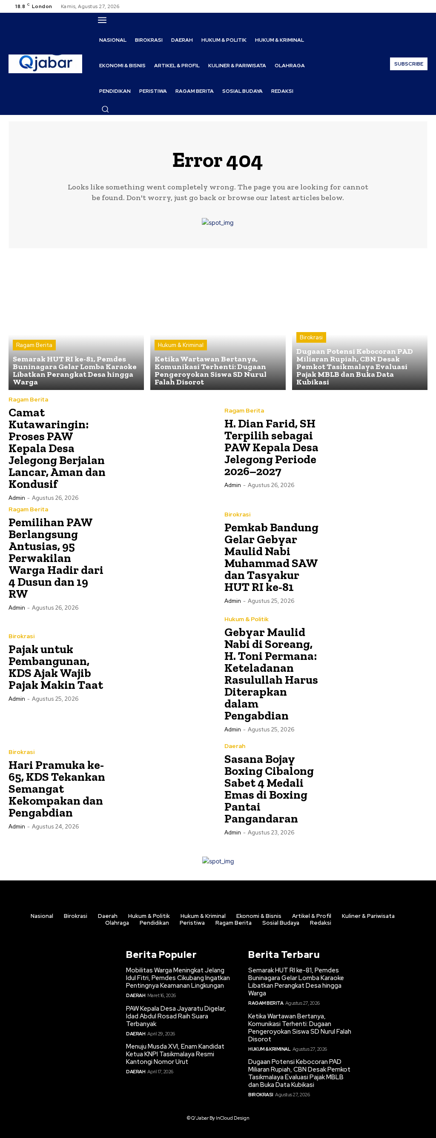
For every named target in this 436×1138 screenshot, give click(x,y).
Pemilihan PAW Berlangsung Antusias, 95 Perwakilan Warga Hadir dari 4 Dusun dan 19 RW (56, 558)
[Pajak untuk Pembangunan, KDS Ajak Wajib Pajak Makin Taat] (161, 667)
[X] (412, 6)
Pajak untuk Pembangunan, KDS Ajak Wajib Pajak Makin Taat (56, 667)
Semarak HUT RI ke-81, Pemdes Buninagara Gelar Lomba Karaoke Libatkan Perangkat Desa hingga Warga (296, 982)
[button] (105, 109)
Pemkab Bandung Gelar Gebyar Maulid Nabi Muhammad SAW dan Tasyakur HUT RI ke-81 (271, 557)
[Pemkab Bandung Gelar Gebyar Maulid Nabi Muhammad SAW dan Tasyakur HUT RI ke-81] (377, 557)
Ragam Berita (34, 345)
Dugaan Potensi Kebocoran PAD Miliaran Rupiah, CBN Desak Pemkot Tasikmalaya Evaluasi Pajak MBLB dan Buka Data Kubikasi (299, 1073)
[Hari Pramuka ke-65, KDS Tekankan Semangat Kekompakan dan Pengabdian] (161, 789)
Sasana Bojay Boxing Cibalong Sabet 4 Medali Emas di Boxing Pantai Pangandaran (269, 789)
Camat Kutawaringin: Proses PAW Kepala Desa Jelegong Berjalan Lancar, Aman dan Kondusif (57, 448)
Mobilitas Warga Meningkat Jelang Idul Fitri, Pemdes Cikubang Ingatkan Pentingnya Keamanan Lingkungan (178, 978)
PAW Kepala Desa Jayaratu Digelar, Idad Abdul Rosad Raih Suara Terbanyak (176, 1016)
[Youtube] (422, 6)
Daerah (234, 746)
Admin (17, 498)
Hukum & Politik (246, 619)
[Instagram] (402, 6)
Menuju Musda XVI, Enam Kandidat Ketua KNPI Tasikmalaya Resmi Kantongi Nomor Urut (175, 1054)
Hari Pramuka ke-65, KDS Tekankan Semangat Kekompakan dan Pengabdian (57, 789)
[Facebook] (392, 6)
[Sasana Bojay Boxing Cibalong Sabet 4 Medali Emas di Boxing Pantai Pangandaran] (377, 789)
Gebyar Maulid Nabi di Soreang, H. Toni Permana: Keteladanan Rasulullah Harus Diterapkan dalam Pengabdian (271, 673)
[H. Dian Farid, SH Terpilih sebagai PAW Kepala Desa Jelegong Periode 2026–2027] (377, 447)
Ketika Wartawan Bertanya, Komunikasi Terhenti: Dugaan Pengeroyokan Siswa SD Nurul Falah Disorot (299, 1027)
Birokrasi (311, 337)
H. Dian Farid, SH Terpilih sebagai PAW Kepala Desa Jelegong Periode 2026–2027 (271, 447)
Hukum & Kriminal (181, 345)
